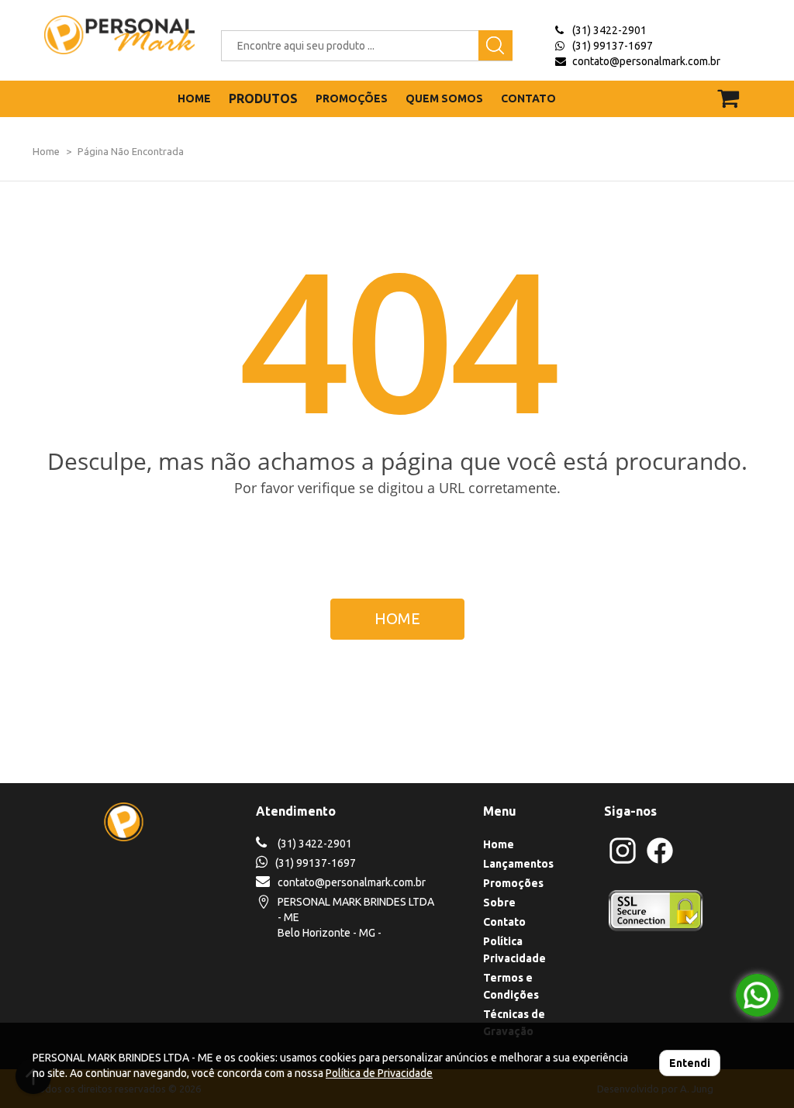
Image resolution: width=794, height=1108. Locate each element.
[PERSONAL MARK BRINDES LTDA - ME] (108, 35)
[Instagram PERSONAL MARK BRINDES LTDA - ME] (622, 861)
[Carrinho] (731, 91)
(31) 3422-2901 (609, 30)
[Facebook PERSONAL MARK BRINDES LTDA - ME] (660, 861)
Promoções (513, 883)
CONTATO (528, 98)
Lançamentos (518, 864)
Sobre (499, 902)
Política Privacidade (514, 950)
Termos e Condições (511, 986)
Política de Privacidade (379, 1073)
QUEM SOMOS (444, 98)
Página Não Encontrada (131, 151)
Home (46, 151)
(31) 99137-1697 (612, 46)
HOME (194, 98)
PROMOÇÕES (352, 98)
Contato (504, 922)
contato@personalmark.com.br (646, 61)
